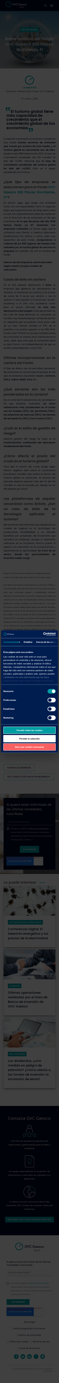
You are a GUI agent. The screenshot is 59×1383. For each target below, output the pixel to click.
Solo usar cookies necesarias (29, 747)
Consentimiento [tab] (11, 642)
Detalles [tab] (28, 642)
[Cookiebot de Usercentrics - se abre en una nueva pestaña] (43, 634)
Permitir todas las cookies (30, 730)
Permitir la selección (29, 738)
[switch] (52, 700)
